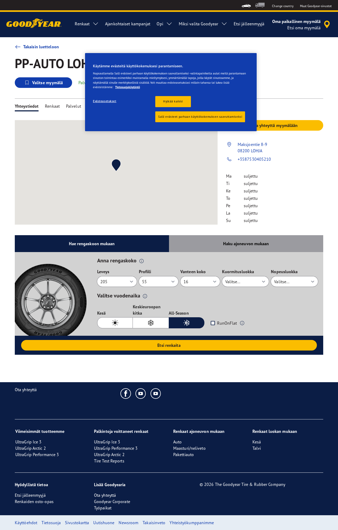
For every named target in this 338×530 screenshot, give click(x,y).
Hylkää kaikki (173, 101)
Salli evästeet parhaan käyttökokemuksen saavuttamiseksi (200, 117)
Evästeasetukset (104, 101)
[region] (171, 92)
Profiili (145, 271)
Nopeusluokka (284, 271)
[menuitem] (246, 5)
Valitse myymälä (47, 82)
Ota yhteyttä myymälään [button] (274, 125)
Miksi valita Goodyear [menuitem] (198, 23)
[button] (141, 260)
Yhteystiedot (27, 106)
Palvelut (73, 106)
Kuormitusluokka (238, 271)
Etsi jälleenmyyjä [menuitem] (249, 23)
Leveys (103, 271)
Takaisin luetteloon (41, 46)
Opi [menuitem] (160, 23)
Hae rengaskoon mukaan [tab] (92, 243)
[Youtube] (140, 393)
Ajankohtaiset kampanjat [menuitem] (127, 23)
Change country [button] (282, 6)
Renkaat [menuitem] (82, 23)
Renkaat (52, 106)
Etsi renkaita (168, 345)
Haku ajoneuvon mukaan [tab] (246, 243)
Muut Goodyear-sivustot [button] (316, 6)
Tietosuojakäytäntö (127, 87)
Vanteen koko (193, 271)
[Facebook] (125, 393)
